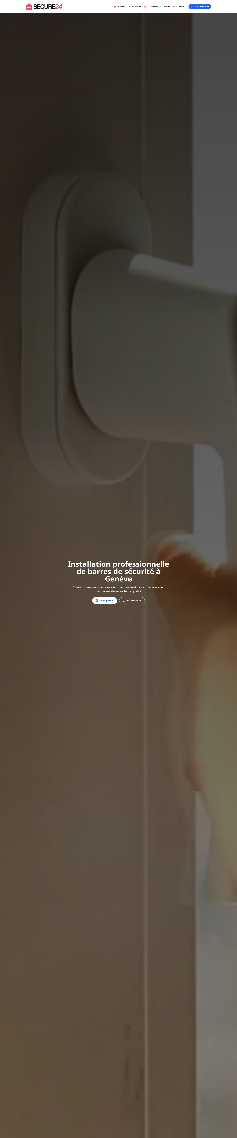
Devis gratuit (106, 600)
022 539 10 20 (134, 600)
